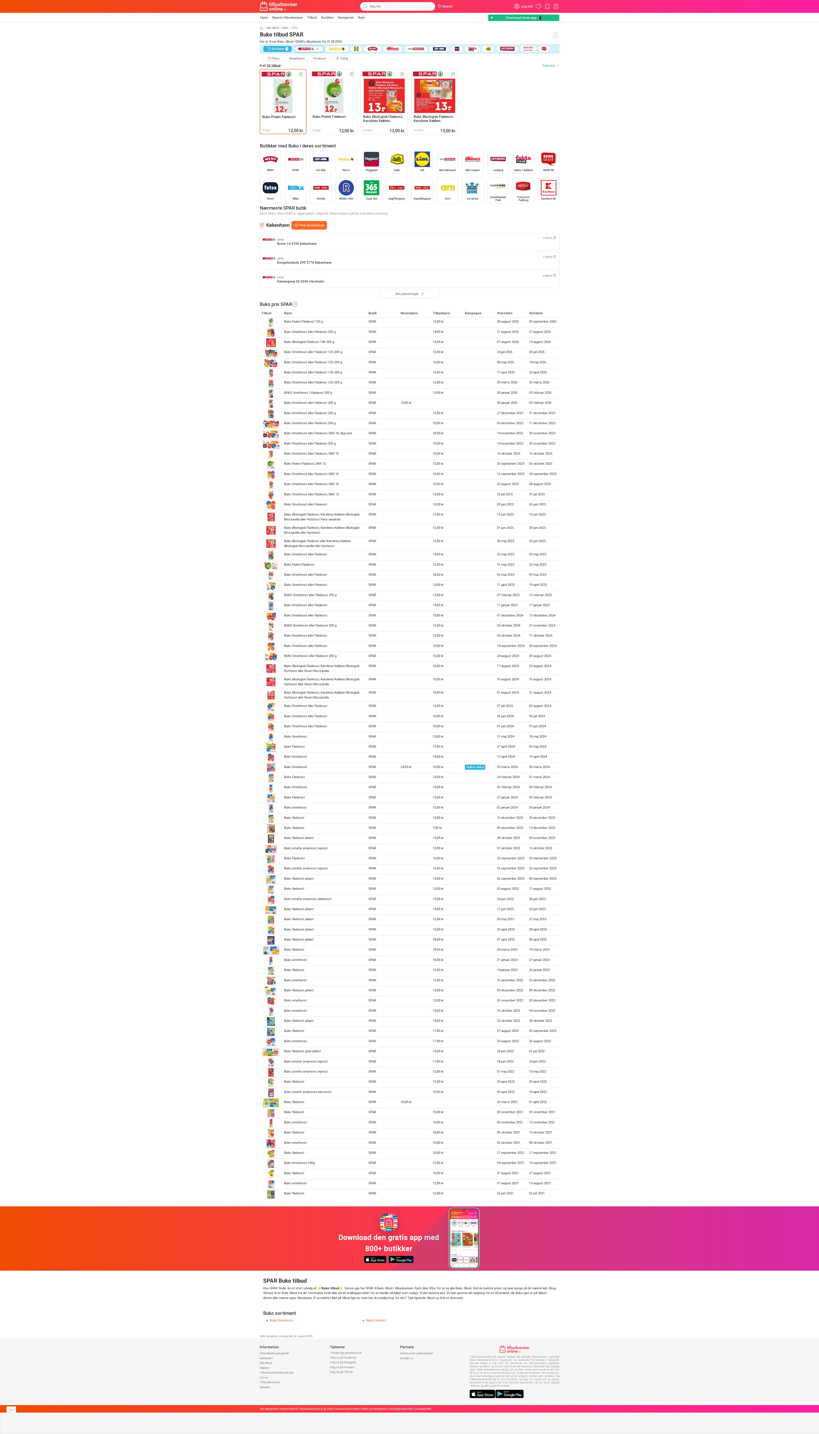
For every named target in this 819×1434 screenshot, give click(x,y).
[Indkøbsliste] (556, 6)
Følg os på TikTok (341, 1372)
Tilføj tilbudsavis (270, 1382)
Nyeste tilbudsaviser (287, 18)
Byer (361, 18)
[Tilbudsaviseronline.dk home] (279, 6)
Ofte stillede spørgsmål (274, 1353)
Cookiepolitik (423, 1408)
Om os (264, 1377)
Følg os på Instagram (343, 1362)
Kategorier (346, 18)
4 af (270, 66)
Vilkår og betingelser (373, 1408)
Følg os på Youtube (342, 1367)
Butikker (327, 18)
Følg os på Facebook (343, 1357)
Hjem (264, 18)
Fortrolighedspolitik (400, 1408)
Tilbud (312, 18)
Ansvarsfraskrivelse (347, 1408)
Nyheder (265, 1387)
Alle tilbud (273, 27)
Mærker (264, 1367)
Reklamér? (266, 1358)
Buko (285, 27)
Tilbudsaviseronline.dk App (277, 1372)
